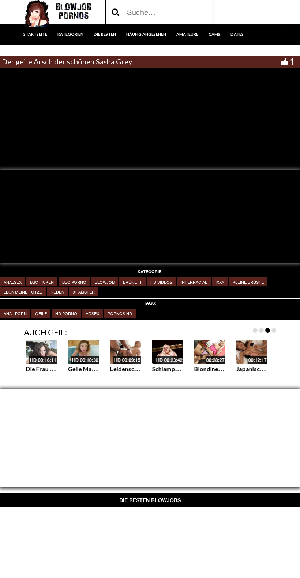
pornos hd (120, 313)
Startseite (35, 34)
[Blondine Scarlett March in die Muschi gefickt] (110, 352)
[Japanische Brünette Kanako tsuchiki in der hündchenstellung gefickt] (152, 352)
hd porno (66, 313)
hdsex (92, 313)
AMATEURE (187, 34)
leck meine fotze (23, 292)
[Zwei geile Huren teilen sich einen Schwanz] (236, 352)
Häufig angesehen (146, 34)
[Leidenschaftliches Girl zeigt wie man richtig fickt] (26, 352)
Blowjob (105, 282)
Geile (41, 313)
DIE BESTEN (105, 34)
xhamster (84, 292)
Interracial (194, 282)
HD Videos (161, 282)
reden (57, 292)
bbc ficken (42, 282)
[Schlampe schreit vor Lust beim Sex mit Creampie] (68, 352)
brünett (132, 282)
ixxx (219, 282)
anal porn (15, 313)
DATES (237, 34)
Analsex (13, 282)
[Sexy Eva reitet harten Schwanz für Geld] (194, 352)
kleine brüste (248, 282)
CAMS (214, 34)
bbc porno (74, 282)
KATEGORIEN (70, 34)
